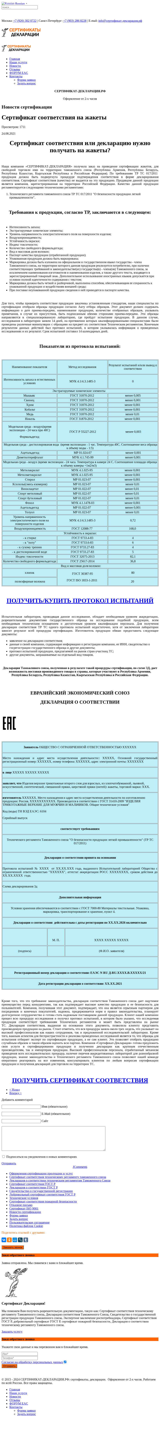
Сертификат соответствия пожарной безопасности (43, 1201)
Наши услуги (18, 62)
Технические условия (23, 1198)
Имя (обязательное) (54, 1106)
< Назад (14, 1089)
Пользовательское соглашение (29, 1222)
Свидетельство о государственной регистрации (41, 1191)
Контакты (15, 76)
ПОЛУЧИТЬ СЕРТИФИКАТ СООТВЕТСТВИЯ (80, 1080)
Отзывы (14, 69)
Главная (14, 58)
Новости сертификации (25, 1212)
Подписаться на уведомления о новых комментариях (41, 1156)
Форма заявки (26, 79)
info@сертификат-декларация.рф (120, 20)
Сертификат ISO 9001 (23, 1208)
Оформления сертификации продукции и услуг (41, 1173)
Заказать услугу (12, 1331)
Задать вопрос (26, 83)
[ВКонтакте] (4, 1240)
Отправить (9, 1163)
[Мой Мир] (14, 1240)
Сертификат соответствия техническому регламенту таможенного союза (57, 1177)
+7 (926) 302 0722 (24, 20)
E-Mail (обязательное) (56, 1113)
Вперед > (15, 1093)
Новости (15, 65)
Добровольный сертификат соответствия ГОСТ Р (42, 1194)
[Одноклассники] (9, 1240)
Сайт (45, 1121)
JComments (80, 1166)
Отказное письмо (20, 1205)
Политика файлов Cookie (26, 1226)
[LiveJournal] (20, 1240)
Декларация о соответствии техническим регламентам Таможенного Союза (59, 1180)
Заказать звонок (12, 1247)
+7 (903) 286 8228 (74, 20)
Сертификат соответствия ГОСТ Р (32, 1184)
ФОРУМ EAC (18, 72)
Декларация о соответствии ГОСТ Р (33, 1187)
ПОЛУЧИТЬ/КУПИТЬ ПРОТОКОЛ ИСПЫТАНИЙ (80, 600)
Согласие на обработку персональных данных (32, 1362)
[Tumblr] (25, 1240)
